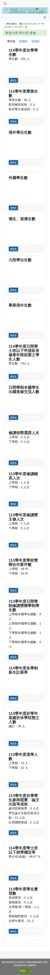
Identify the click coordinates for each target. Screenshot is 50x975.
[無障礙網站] (25, 971)
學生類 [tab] (11, 41)
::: (2, 17)
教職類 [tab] (23, 41)
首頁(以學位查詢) (29, 24)
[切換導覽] (5, 3)
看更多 (13, 80)
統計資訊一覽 (21, 27)
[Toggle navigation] (44, 17)
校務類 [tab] (36, 41)
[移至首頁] (25, 10)
